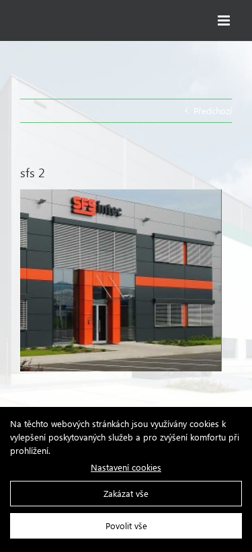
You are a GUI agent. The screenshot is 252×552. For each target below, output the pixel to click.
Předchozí (213, 110)
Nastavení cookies (126, 467)
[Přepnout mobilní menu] (225, 20)
